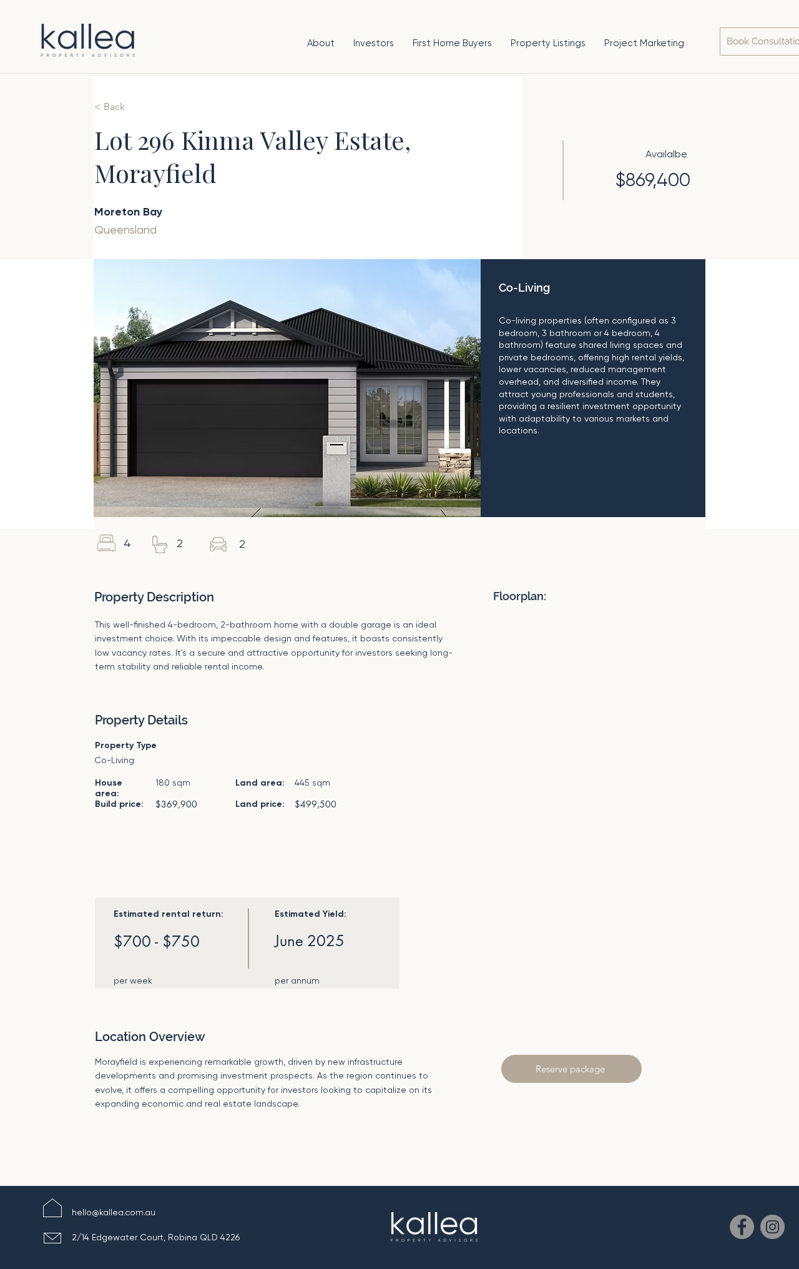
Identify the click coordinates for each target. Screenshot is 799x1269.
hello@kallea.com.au (113, 1212)
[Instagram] (772, 1227)
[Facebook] (742, 1227)
